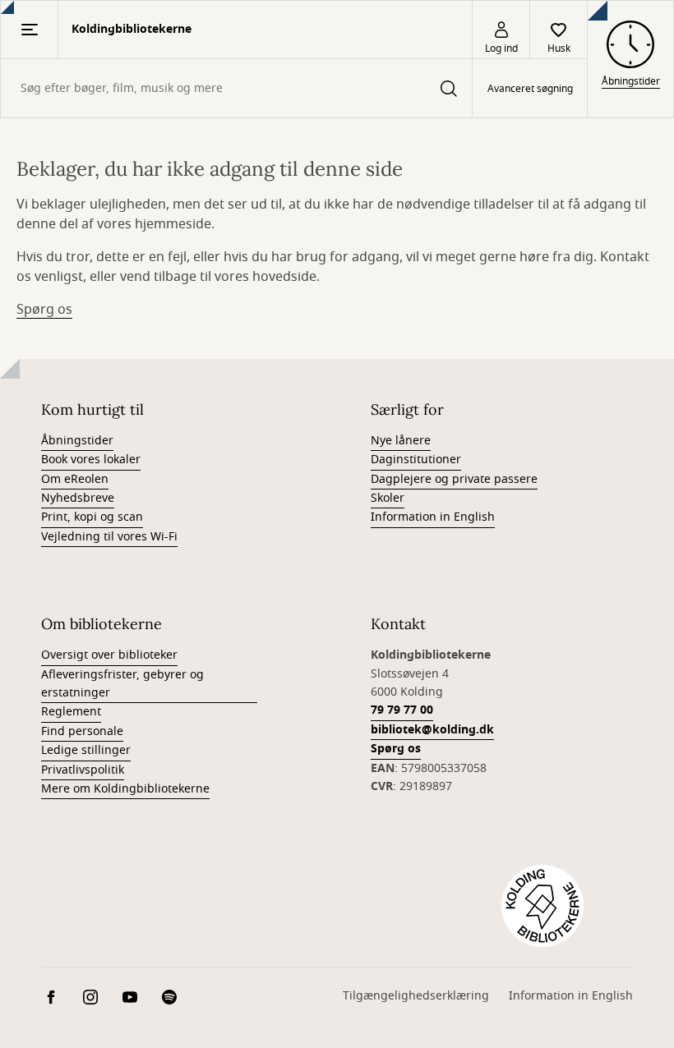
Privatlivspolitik (82, 770)
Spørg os (44, 309)
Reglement (71, 711)
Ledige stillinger (86, 750)
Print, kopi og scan (92, 517)
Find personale (82, 731)
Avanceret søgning (530, 88)
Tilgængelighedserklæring (416, 995)
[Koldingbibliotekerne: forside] (542, 906)
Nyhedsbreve (77, 498)
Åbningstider (77, 440)
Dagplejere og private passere (454, 479)
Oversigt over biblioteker (109, 655)
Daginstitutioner (416, 459)
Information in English (433, 517)
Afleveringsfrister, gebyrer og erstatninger (122, 683)
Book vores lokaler (91, 459)
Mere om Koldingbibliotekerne (125, 788)
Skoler (387, 498)
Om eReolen (74, 479)
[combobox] (236, 88)
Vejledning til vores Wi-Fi (109, 536)
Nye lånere (401, 440)
